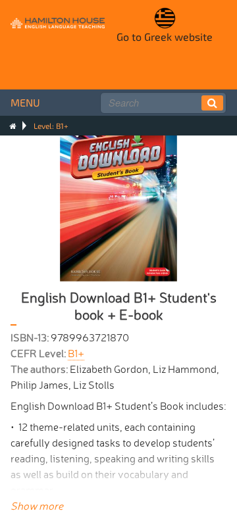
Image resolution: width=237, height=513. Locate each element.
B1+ (76, 352)
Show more (37, 505)
